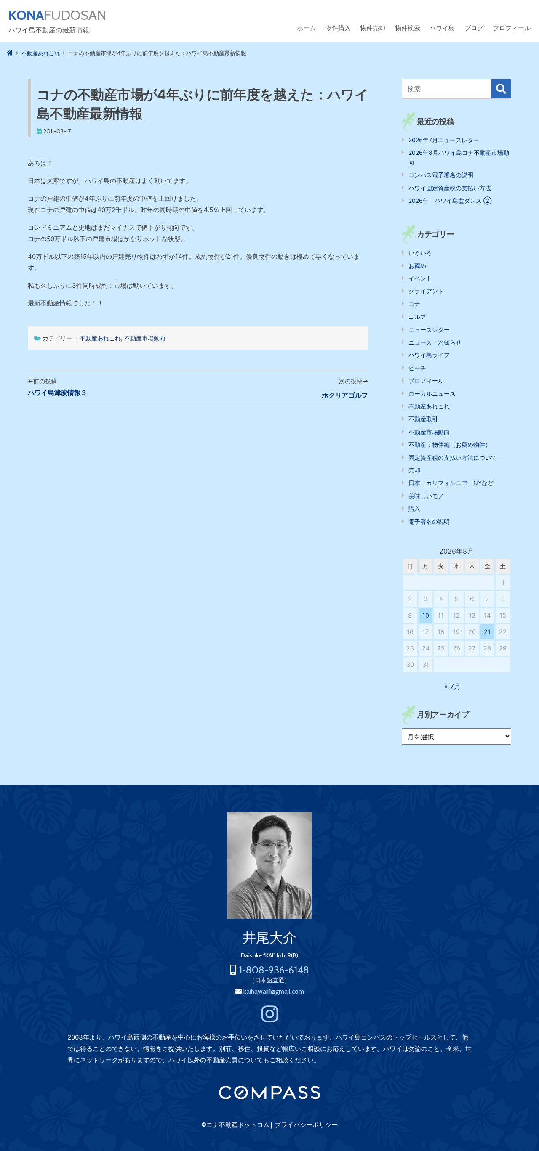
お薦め (417, 265)
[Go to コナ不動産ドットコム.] (10, 53)
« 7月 (452, 686)
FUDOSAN (57, 15)
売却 (414, 470)
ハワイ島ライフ (429, 354)
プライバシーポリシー (306, 1125)
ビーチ (417, 367)
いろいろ (420, 252)
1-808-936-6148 (274, 970)
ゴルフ (417, 316)
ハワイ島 (442, 28)
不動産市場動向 (144, 338)
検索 (501, 89)
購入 (414, 508)
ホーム (306, 28)
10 (425, 615)
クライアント (426, 290)
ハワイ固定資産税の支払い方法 (449, 187)
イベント (420, 278)
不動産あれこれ (100, 338)
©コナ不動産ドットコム (236, 1125)
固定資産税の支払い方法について (452, 457)
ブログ (473, 28)
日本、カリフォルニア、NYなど (451, 482)
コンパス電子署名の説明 (440, 174)
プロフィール (512, 28)
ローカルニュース (432, 393)
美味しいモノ (426, 495)
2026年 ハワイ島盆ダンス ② (449, 200)
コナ (414, 304)
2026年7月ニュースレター (443, 139)
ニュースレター (429, 329)
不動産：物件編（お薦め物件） (449, 444)
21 (487, 631)
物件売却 (372, 28)
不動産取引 (423, 418)
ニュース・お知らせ (435, 342)
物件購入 (338, 28)
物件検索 (407, 28)
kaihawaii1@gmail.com (273, 991)
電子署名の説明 (429, 521)
